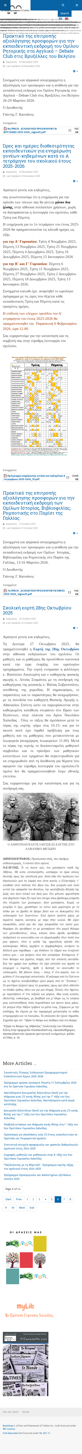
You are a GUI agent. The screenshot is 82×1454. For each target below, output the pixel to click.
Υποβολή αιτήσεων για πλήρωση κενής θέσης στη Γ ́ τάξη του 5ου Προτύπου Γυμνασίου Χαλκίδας (41, 1126)
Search (64, 13)
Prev (19, 1199)
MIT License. (9, 1429)
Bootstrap (8, 1425)
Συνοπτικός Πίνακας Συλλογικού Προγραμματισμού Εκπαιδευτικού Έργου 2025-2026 (35, 1074)
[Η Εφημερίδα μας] (25, 1363)
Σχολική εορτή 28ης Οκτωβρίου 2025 (37, 610)
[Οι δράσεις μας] (25, 1256)
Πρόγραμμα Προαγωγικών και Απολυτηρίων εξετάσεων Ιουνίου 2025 (37, 1177)
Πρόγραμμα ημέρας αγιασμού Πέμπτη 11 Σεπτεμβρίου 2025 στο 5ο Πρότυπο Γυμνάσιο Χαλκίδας (40, 1084)
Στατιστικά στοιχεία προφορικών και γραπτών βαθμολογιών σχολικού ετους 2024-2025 (41, 1146)
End (32, 1207)
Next (22, 1207)
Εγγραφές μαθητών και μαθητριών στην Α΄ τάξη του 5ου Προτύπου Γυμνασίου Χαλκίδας (38, 1156)
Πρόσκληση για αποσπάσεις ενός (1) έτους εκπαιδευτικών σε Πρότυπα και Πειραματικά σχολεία (40, 1136)
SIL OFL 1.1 (44, 1433)
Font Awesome (10, 1433)
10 (12, 1207)
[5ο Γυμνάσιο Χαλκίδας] (15, 5)
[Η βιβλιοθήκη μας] (29, 1310)
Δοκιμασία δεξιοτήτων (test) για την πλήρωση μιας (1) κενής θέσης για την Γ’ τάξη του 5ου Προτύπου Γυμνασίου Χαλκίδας (41, 1114)
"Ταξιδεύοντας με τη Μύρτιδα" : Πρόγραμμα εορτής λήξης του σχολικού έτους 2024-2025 (38, 1166)
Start (8, 1199)
